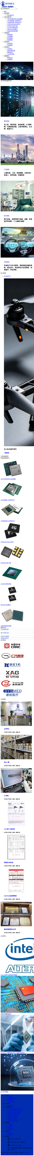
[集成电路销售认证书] (16, 926)
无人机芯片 (10, 15)
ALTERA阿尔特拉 (12, 27)
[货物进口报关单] (16, 859)
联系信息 (10, 57)
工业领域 (10, 36)
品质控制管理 (11, 50)
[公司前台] (16, 725)
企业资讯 (7, 41)
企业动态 (10, 43)
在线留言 (10, 59)
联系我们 (7, 56)
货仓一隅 (6, 762)
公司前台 (6, 728)
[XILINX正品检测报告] (16, 892)
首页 (5, 11)
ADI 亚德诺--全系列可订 (14, 20)
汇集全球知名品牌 (12, 31)
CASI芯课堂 (10, 54)
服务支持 (10, 52)
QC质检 (6, 795)
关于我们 (7, 47)
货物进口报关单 (8, 862)
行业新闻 (10, 45)
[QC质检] (16, 792)
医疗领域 (10, 38)
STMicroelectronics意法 (13, 24)
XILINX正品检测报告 (10, 895)
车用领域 (10, 39)
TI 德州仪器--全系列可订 (14, 22)
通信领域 (10, 34)
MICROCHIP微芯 (12, 29)
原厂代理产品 (8, 17)
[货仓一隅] (16, 759)
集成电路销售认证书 (10, 929)
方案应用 (7, 32)
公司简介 (10, 49)
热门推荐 (7, 13)
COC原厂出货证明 (9, 829)
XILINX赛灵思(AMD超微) (14, 19)
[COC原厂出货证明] (16, 825)
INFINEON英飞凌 (12, 25)
